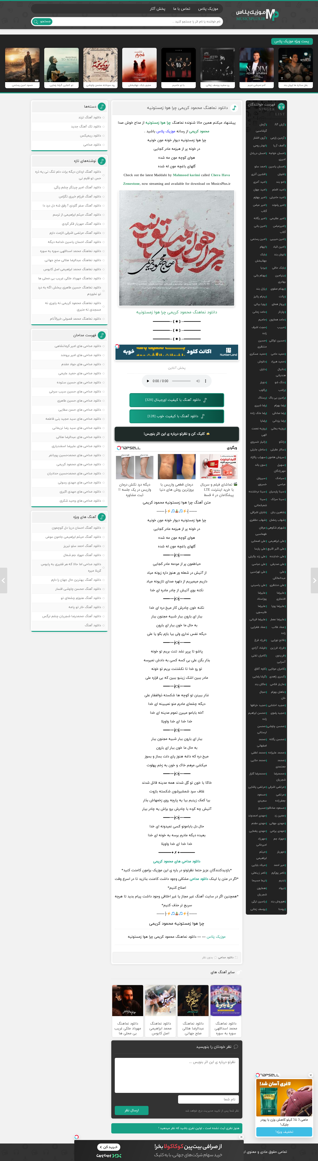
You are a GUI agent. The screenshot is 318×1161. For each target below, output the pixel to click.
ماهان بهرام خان (278, 695)
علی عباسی (259, 564)
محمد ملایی (258, 760)
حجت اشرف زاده (259, 330)
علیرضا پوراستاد (262, 596)
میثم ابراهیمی (261, 855)
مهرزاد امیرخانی (261, 842)
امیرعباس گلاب (279, 229)
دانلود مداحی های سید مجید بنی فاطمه (73, 419)
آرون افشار (259, 138)
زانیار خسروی (258, 442)
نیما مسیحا (259, 880)
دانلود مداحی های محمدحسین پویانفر (75, 455)
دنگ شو (279, 382)
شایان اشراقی (258, 512)
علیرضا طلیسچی (261, 609)
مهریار (280, 852)
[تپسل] (117, 346)
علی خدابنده (277, 556)
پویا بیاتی (260, 304)
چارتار (281, 312)
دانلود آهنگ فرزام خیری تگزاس (80, 196)
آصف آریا (278, 145)
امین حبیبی (277, 239)
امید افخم (278, 190)
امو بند (280, 182)
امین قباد (278, 247)
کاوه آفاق (260, 669)
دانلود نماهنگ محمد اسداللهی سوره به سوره (70, 251)
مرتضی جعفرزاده (280, 798)
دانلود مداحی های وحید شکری (80, 501)
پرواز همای (278, 304)
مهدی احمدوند (257, 816)
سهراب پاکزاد (258, 457)
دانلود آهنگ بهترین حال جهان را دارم (76, 580)
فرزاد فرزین (277, 648)
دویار (263, 382)
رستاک (262, 398)
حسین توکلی (276, 341)
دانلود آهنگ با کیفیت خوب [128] (173, 416)
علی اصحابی (258, 541)
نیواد (281, 888)
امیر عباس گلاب (260, 208)
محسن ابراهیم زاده (257, 716)
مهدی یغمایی (257, 831)
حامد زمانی (259, 312)
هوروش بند (277, 901)
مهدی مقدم (258, 823)
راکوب (262, 390)
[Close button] (241, 1137)
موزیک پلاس (257, 15)
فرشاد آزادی (259, 648)
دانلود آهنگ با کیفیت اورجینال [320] (172, 400)
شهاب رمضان (276, 520)
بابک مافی (278, 268)
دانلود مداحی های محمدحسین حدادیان (74, 473)
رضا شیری (260, 405)
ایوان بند (279, 254)
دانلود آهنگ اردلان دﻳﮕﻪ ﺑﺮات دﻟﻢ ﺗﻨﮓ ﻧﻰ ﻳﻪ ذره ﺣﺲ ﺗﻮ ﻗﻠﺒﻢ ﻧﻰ (68, 175)
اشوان (281, 174)
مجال (262, 692)
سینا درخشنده (257, 491)
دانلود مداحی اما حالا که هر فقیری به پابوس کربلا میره (71, 567)
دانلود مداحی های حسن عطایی (79, 410)
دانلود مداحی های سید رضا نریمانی (76, 428)
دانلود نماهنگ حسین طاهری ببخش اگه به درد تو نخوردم (69, 290)
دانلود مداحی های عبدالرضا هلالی (78, 437)
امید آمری (259, 182)
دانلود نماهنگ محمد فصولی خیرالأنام (75, 319)
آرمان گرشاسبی (261, 128)
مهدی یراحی (277, 831)
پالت (281, 296)
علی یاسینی (258, 585)
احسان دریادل (258, 153)
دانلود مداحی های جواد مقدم (81, 364)
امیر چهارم (260, 197)
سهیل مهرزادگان (280, 468)
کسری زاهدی (276, 676)
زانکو (281, 442)
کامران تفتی (258, 655)
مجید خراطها (258, 705)
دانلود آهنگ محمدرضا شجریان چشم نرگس (71, 616)
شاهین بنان (277, 512)
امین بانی (260, 226)
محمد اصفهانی (262, 742)
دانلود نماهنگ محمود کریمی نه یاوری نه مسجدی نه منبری (73, 306)
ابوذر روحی (259, 145)
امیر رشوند (278, 205)
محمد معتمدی (281, 763)
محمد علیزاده (276, 753)
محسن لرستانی (262, 729)
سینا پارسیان (276, 491)
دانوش (262, 362)
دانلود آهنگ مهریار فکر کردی (81, 224)
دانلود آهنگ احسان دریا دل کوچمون (76, 528)
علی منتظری (277, 585)
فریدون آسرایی (281, 659)
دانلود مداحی (199, 879)
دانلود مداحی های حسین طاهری (79, 401)
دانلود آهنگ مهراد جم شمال (82, 555)
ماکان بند (260, 684)
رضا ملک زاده (258, 413)
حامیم (262, 320)
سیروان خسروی (262, 481)
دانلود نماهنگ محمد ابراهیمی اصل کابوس (72, 269)
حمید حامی (277, 354)
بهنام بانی (260, 275)
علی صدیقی (277, 564)
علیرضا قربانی (258, 619)
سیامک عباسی (280, 481)
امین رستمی (258, 239)
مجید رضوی (277, 713)
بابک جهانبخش (261, 257)
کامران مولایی (276, 669)
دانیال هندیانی (281, 372)
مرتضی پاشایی (257, 787)
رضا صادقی (278, 413)
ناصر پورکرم (277, 873)
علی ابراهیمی (276, 541)
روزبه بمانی (277, 428)
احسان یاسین (276, 166)
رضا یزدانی (278, 421)
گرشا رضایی (259, 676)
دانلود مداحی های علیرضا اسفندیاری (76, 446)
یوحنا (281, 909)
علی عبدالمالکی (279, 575)
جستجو (45, 21)
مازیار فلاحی (277, 684)
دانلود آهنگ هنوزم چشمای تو (81, 598)
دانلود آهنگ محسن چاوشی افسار (78, 589)
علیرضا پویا (277, 606)
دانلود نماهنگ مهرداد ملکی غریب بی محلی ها (69, 278)
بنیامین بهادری (280, 278)
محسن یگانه (276, 739)
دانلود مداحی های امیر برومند (81, 355)
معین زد (279, 816)
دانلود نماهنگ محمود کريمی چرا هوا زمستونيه (187, 108)
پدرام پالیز (260, 296)
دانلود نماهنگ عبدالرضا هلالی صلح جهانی (73, 260)
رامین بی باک (276, 398)
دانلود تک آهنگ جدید (86, 126)
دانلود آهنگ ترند (89, 117)
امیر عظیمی (277, 218)
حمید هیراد (277, 362)
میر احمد (279, 865)
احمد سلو (260, 166)
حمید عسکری (258, 354)
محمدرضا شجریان (280, 777)
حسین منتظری (262, 344)
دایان (263, 369)
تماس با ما (181, 8)
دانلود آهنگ (93, 625)
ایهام (263, 247)
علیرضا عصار (277, 619)
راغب (281, 390)
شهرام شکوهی (275, 528)
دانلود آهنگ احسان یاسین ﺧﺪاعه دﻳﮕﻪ (74, 242)
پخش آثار (157, 8)
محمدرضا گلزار (257, 774)
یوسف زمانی (258, 909)
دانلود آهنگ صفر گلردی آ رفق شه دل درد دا (72, 205)
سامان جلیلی (258, 449)
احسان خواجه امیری (277, 156)
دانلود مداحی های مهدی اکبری (80, 492)
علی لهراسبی (258, 572)
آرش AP (279, 124)
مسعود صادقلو (275, 808)
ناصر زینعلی (258, 873)
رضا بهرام (279, 405)
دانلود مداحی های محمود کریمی (176, 861)
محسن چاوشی (275, 726)
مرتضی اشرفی (276, 787)
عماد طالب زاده (279, 630)
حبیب (280, 327)
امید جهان (260, 190)
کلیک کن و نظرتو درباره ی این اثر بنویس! (174, 433)
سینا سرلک (277, 499)
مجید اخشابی (276, 705)
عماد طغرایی (258, 627)
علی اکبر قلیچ (276, 549)
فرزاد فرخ (260, 640)
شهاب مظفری (258, 520)
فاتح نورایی (277, 640)
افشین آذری (258, 174)
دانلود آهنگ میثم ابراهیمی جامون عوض (73, 537)
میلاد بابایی (259, 865)
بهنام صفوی (277, 289)
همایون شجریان (262, 891)
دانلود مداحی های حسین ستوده (79, 382)
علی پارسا (260, 549)
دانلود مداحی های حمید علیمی (79, 373)
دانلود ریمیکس (90, 135)
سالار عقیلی (277, 449)
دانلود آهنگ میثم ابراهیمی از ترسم (77, 215)
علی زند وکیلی (257, 556)
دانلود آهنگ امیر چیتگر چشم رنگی (77, 187)
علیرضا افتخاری (281, 596)
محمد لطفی (258, 753)
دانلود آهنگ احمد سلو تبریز (82, 546)
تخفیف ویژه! (284, 1132)
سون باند (260, 465)
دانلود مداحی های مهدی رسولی (79, 482)
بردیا (263, 268)
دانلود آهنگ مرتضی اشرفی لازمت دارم (75, 233)
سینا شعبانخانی (260, 502)
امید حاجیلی (277, 197)
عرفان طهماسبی (261, 531)
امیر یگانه (260, 218)
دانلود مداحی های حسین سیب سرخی (75, 391)
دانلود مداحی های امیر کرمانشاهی (78, 346)
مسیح (262, 808)
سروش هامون (276, 457)
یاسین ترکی (259, 901)
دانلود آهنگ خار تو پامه (85, 607)
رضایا (263, 421)
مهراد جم (279, 839)
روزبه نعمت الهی (259, 432)
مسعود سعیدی (262, 798)
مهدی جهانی (276, 823)
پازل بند (261, 289)
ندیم (281, 880)
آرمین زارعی (277, 138)
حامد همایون (276, 320)
